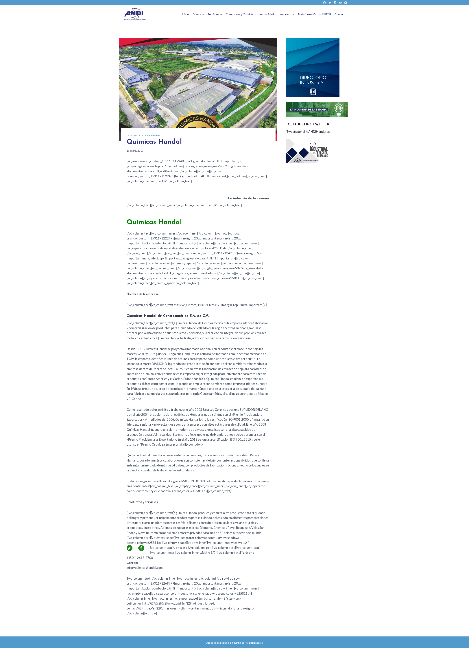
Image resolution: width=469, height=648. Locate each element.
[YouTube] (340, 2)
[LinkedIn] (345, 2)
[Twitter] (329, 2)
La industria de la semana (143, 135)
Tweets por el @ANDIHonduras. (308, 131)
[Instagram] (335, 2)
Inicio (185, 14)
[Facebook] (324, 2)
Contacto (340, 14)
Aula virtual (287, 14)
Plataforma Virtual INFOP (314, 14)
